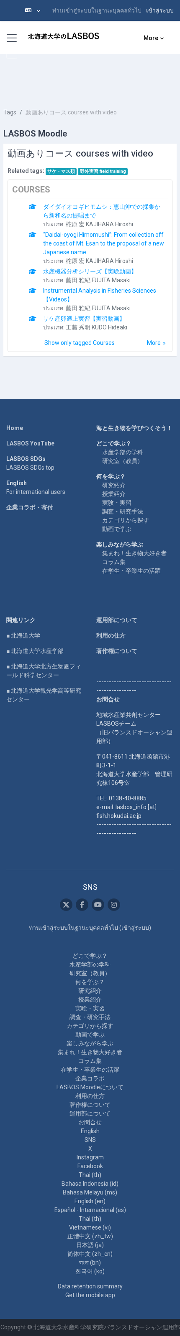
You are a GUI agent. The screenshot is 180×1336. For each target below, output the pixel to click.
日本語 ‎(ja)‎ (90, 1245)
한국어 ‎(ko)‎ (90, 1271)
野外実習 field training (103, 171)
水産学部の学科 (122, 452)
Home (14, 428)
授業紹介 (114, 494)
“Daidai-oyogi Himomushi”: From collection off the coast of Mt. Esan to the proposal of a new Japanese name (103, 243)
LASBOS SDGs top (30, 467)
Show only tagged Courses (79, 342)
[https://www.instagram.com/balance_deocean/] (114, 904)
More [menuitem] (151, 38)
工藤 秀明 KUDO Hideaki (96, 327)
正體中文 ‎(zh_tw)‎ (90, 1236)
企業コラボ (90, 1078)
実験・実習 (116, 502)
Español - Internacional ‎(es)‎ (90, 1210)
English (90, 1131)
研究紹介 (114, 485)
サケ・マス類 (61, 171)
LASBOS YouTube (30, 443)
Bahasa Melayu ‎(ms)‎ (90, 1192)
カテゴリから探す (125, 520)
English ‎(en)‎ (90, 1201)
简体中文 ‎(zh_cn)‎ (90, 1253)
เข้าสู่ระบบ (160, 10)
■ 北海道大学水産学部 (35, 651)
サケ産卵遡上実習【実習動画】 (84, 318)
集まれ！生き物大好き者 (134, 553)
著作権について (116, 651)
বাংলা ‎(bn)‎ (90, 1262)
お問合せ (90, 1122)
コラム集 (114, 562)
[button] (32, 10)
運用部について (116, 620)
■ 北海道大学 (23, 635)
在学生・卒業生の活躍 (131, 570)
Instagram (90, 1157)
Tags (9, 112)
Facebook (90, 1166)
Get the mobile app (90, 1295)
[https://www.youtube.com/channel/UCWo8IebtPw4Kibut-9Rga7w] (98, 904)
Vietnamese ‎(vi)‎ (90, 1227)
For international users (35, 491)
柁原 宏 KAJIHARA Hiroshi (99, 224)
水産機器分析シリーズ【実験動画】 (90, 271)
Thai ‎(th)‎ (90, 1175)
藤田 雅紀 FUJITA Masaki (98, 280)
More (154, 342)
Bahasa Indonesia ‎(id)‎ (90, 1183)
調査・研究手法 (122, 511)
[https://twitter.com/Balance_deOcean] (66, 904)
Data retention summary (90, 1286)
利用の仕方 (111, 635)
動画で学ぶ (116, 529)
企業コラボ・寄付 (29, 507)
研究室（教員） (122, 461)
